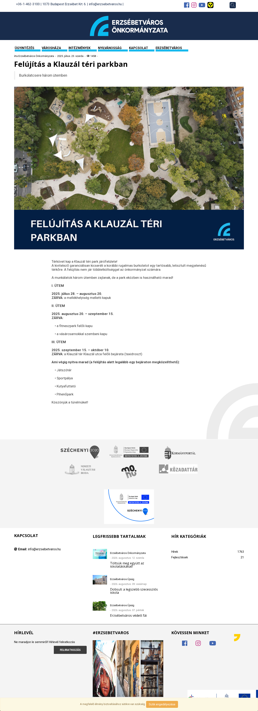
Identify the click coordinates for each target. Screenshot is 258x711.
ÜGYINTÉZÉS (24, 48)
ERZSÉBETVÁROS (169, 48)
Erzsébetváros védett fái (128, 615)
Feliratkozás (70, 650)
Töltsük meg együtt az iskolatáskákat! (127, 565)
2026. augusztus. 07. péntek (128, 610)
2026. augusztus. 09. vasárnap (129, 583)
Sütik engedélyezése (162, 704)
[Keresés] (233, 5)
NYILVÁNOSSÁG (110, 48)
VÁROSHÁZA (51, 48)
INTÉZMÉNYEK (80, 48)
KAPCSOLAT (138, 48)
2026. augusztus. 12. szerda (128, 557)
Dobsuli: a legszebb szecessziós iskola (134, 591)
